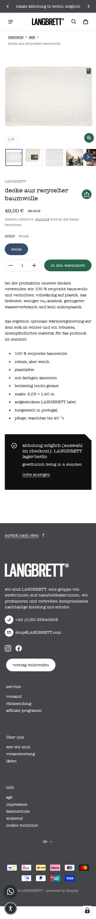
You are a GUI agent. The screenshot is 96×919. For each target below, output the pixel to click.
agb (9, 797)
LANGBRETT (31, 891)
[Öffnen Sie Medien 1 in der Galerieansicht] (13, 157)
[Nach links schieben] (8, 6)
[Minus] (11, 265)
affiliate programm (24, 710)
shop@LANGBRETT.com (38, 632)
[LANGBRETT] (48, 21)
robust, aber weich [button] (32, 361)
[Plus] (34, 265)
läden (11, 761)
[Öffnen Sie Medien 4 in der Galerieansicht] (54, 157)
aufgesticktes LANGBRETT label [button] (45, 402)
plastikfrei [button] (24, 369)
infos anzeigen (36, 474)
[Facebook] (18, 648)
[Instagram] (8, 648)
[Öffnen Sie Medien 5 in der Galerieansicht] (74, 157)
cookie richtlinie (22, 825)
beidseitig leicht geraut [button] (37, 385)
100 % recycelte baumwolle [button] (41, 353)
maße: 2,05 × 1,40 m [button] (34, 394)
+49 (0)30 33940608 (36, 619)
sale (32, 37)
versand (14, 696)
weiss (16, 249)
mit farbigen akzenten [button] (36, 377)
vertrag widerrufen (31, 665)
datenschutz (18, 811)
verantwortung (20, 754)
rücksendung (18, 703)
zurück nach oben (22, 535)
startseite (15, 37)
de (45, 841)
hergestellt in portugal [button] (36, 410)
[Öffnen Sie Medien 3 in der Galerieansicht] (34, 157)
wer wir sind (18, 747)
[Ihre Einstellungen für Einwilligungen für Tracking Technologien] (87, 910)
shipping (42, 219)
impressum (16, 804)
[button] (74, 22)
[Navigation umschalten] (11, 22)
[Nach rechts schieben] (88, 6)
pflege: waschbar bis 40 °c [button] (39, 418)
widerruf (14, 818)
